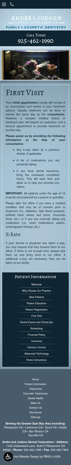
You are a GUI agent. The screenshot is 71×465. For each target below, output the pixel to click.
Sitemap (35, 417)
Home (35, 379)
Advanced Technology (36, 353)
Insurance (36, 341)
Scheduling (36, 328)
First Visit (36, 316)
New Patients (36, 297)
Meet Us (35, 403)
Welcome (36, 284)
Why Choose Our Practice (36, 290)
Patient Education (36, 303)
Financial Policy (36, 334)
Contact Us (35, 407)
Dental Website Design (24, 456)
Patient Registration (36, 309)
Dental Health (35, 398)
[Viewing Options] (8, 456)
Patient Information (35, 277)
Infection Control (36, 347)
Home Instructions (36, 360)
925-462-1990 (32, 450)
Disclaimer (36, 412)
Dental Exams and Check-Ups (36, 322)
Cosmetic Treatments (35, 393)
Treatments (35, 389)
